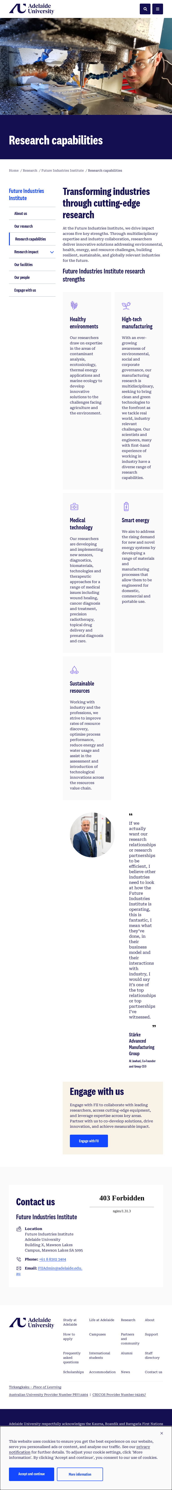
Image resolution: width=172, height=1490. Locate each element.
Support (151, 1334)
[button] (161, 1433)
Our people (22, 277)
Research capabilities (30, 239)
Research (128, 1320)
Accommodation (102, 1372)
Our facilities (23, 264)
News (125, 1372)
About (150, 1320)
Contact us (153, 1372)
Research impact (26, 252)
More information (80, 1474)
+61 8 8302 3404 (52, 1259)
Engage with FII (89, 1140)
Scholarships (73, 1372)
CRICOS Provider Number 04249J (119, 1394)
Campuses (97, 1334)
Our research (23, 226)
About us (20, 213)
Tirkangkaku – (35, 1387)
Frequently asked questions (72, 1357)
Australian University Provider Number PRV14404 (48, 1394)
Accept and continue (31, 1473)
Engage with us (25, 290)
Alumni (127, 1353)
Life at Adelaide (101, 1320)
